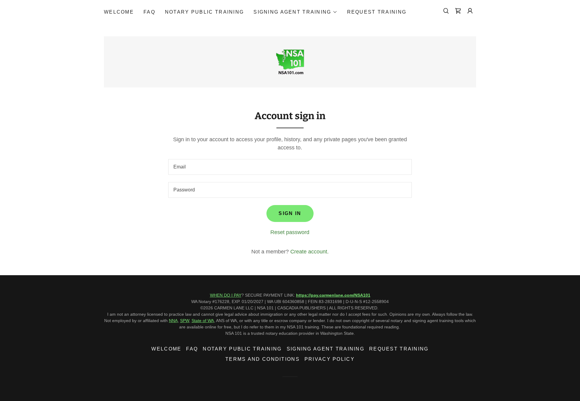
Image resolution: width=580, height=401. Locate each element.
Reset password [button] (289, 232)
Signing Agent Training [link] (325, 348)
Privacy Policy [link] (329, 359)
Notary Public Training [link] (204, 12)
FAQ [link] (149, 12)
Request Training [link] (377, 12)
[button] (295, 12)
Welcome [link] (119, 12)
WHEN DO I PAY (225, 295)
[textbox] (289, 167)
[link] (458, 11)
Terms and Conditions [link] (262, 359)
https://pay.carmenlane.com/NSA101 (333, 295)
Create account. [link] (309, 252)
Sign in (290, 213)
